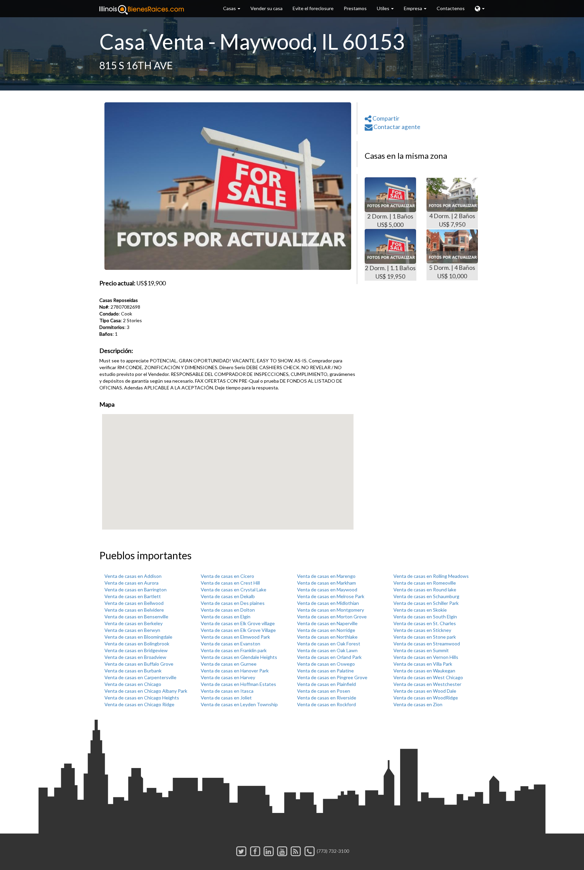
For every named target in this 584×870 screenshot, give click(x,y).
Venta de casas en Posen (323, 691)
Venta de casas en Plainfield (326, 684)
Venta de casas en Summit (421, 650)
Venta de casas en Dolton (228, 610)
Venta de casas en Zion (417, 704)
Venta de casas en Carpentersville (140, 677)
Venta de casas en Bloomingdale (138, 637)
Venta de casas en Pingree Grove (332, 677)
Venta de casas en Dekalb (228, 596)
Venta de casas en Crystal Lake (233, 589)
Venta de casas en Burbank (133, 670)
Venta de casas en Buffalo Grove (138, 664)
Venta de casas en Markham (326, 583)
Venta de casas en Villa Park (422, 664)
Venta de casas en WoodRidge (425, 697)
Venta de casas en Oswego (326, 664)
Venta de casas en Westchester (427, 684)
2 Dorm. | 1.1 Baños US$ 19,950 (390, 272)
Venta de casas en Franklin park (234, 650)
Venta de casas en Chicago (132, 684)
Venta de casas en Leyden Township (239, 704)
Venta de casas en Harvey (228, 677)
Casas (230, 8)
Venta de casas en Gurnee (229, 664)
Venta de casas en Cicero (227, 576)
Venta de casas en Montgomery (330, 610)
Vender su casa (266, 8)
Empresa (413, 8)
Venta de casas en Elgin (225, 616)
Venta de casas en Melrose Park (330, 596)
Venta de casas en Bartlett (132, 596)
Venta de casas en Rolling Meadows (431, 576)
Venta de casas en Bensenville (136, 616)
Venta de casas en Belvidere (134, 610)
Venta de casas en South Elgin (425, 616)
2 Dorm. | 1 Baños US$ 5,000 (390, 220)
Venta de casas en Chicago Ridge (139, 704)
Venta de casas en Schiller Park (426, 603)
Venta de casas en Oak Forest (328, 643)
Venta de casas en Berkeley (133, 623)
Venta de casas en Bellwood (134, 603)
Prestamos (355, 8)
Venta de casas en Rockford (326, 704)
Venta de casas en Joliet (226, 697)
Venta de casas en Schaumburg (426, 596)
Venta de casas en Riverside (326, 697)
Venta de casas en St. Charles (424, 623)
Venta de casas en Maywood (327, 589)
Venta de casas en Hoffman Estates (238, 684)
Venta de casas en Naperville (327, 623)
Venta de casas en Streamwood (426, 643)
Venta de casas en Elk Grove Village (238, 630)
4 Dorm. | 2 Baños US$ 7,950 (452, 220)
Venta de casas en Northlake (327, 637)
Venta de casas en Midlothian (328, 603)
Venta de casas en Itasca (227, 691)
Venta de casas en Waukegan (424, 670)
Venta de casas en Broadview (135, 657)
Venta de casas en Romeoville (424, 583)
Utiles (383, 8)
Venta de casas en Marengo (326, 576)
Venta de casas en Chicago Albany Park (145, 691)
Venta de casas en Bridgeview (136, 650)
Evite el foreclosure (313, 8)
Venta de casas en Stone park (424, 637)
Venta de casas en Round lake (424, 589)
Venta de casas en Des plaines (233, 603)
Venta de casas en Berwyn (132, 630)
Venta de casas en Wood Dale (424, 691)
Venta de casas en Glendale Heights (239, 657)
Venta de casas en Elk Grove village (238, 623)
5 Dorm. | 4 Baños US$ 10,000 (452, 272)
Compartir (385, 118)
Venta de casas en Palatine (325, 670)
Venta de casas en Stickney (422, 630)
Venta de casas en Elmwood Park (235, 637)
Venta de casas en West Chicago (428, 677)
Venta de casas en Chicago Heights (141, 697)
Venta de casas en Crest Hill (230, 583)
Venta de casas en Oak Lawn (327, 650)
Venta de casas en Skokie (420, 610)
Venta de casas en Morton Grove (332, 616)
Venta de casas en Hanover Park (235, 670)
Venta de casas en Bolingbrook (136, 643)
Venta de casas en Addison (133, 576)
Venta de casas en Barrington (135, 589)
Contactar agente (396, 126)
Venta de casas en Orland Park (329, 657)
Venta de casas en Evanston (230, 643)
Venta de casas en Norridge (326, 630)
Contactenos (451, 8)
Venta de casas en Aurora (131, 583)
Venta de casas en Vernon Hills (425, 657)
